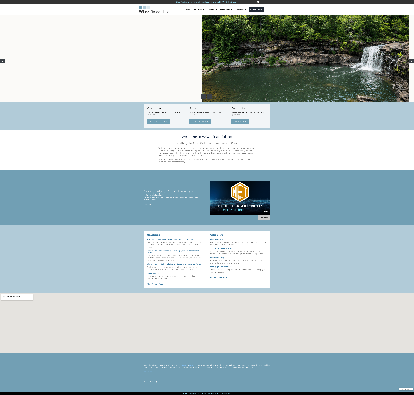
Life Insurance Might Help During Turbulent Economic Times (174, 264)
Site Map (159, 382)
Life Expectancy (217, 258)
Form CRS (148, 371)
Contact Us (240, 10)
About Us (198, 10)
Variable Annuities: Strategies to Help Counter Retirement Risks (173, 252)
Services (211, 10)
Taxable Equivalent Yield (221, 248)
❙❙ (209, 97)
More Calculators (218, 277)
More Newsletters (155, 284)
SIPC (191, 365)
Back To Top (405, 389)
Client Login (256, 10)
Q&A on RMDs (153, 273)
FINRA (183, 365)
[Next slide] (411, 61)
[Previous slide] (2, 61)
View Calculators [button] (157, 122)
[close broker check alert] (258, 2)
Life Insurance (216, 239)
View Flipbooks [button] (199, 122)
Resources (225, 10)
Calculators (216, 235)
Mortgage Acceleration (220, 267)
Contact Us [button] (239, 122)
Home (187, 10)
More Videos (149, 204)
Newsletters (153, 235)
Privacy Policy (149, 382)
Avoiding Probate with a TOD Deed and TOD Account (170, 239)
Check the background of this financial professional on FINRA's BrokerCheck (206, 2)
